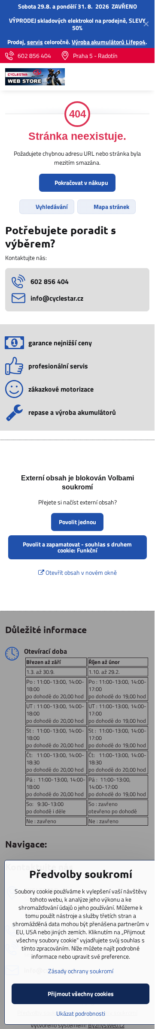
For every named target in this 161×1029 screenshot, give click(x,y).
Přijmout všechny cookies (81, 993)
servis (35, 41)
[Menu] (144, 76)
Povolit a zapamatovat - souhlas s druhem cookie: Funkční (77, 547)
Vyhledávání (51, 206)
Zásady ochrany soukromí (80, 970)
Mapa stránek (110, 206)
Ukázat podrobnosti (80, 1013)
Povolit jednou (77, 521)
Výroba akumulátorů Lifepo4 (109, 41)
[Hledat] (103, 76)
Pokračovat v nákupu (80, 182)
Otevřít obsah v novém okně (80, 572)
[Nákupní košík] (123, 76)
